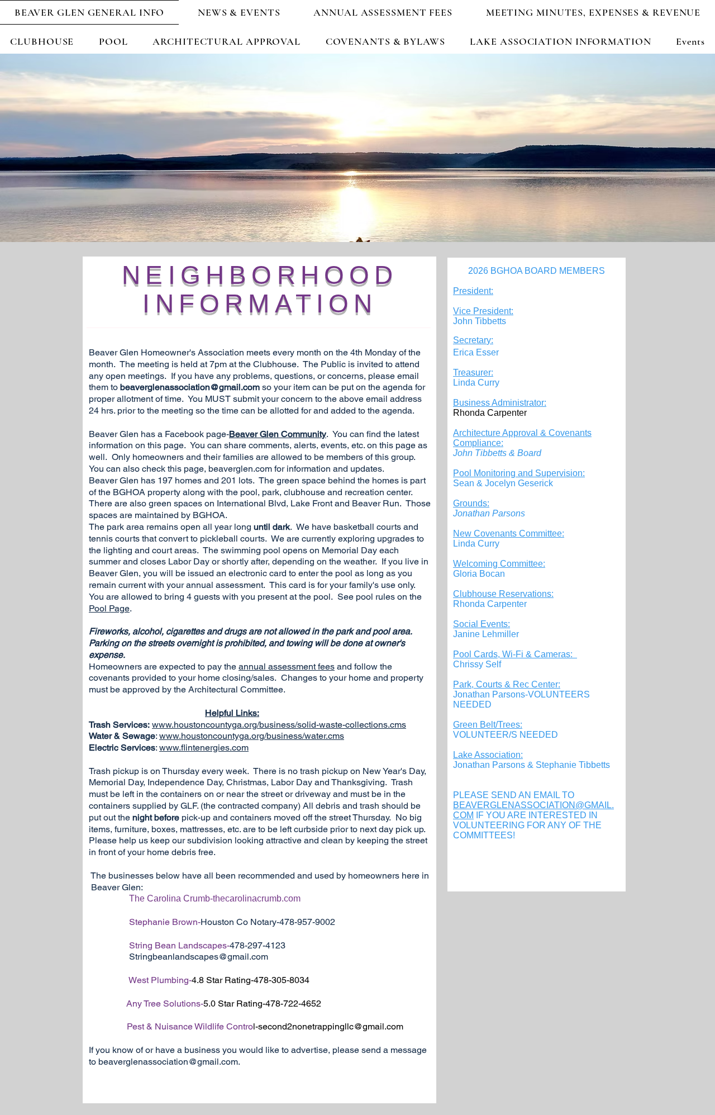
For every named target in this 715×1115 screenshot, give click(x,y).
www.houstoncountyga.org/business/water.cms (251, 735)
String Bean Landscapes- (179, 945)
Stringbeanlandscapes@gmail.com (198, 956)
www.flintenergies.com (204, 747)
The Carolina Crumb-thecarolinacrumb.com (215, 898)
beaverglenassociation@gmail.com (190, 387)
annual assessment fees (287, 666)
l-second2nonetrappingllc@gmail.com (328, 1026)
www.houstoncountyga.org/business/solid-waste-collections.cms (279, 724)
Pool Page (109, 608)
